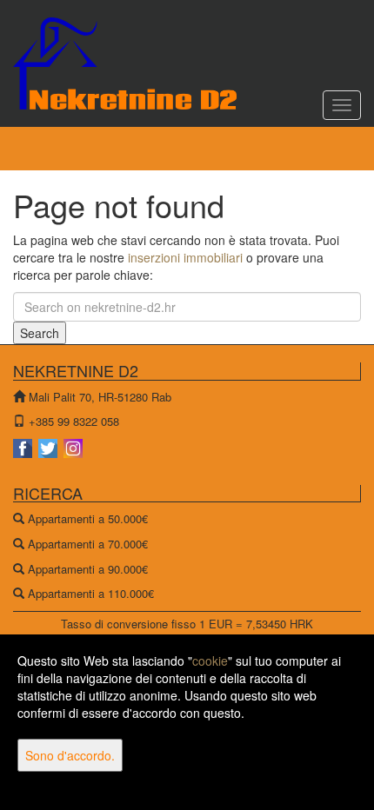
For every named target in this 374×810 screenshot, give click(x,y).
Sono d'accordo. (70, 755)
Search (39, 333)
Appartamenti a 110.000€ (91, 593)
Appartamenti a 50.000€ (88, 518)
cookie (210, 660)
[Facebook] (24, 446)
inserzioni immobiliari (185, 257)
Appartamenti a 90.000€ (88, 569)
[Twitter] (49, 446)
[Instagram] (73, 446)
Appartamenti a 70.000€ (88, 543)
